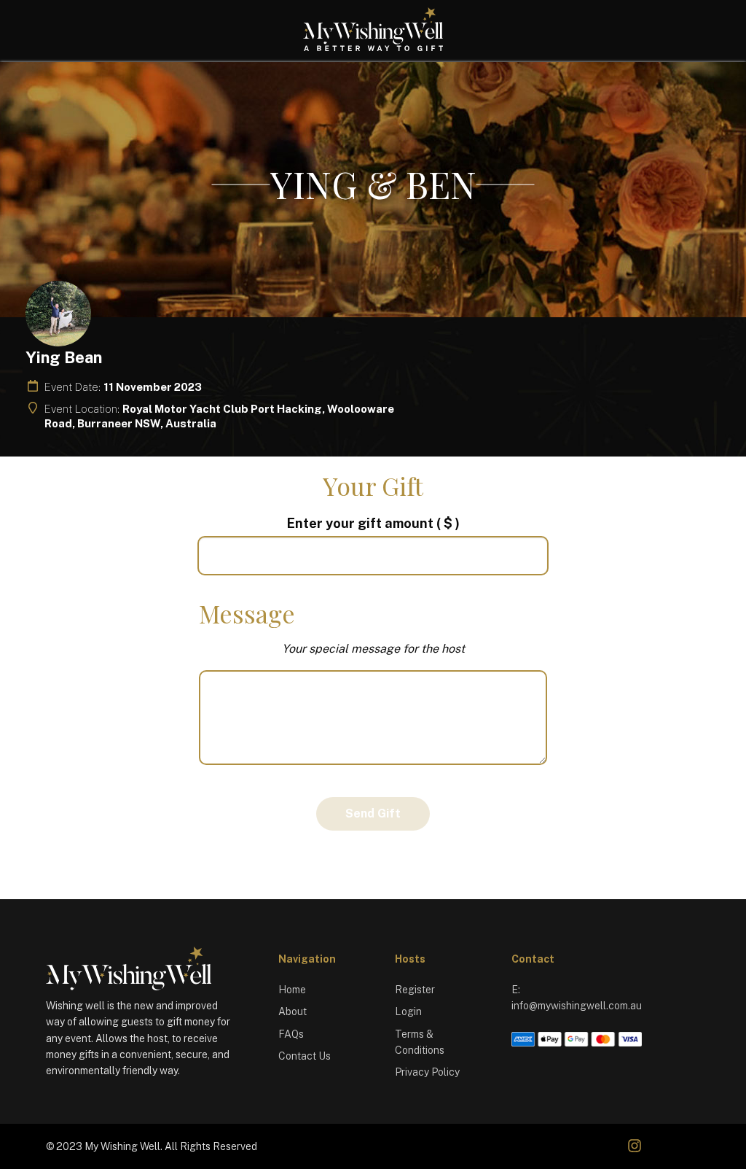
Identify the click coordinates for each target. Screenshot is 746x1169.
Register (415, 989)
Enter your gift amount (373, 523)
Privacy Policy (427, 1072)
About (292, 1011)
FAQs (291, 1034)
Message (247, 613)
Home (292, 989)
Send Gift (373, 813)
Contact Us (304, 1056)
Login (408, 1011)
